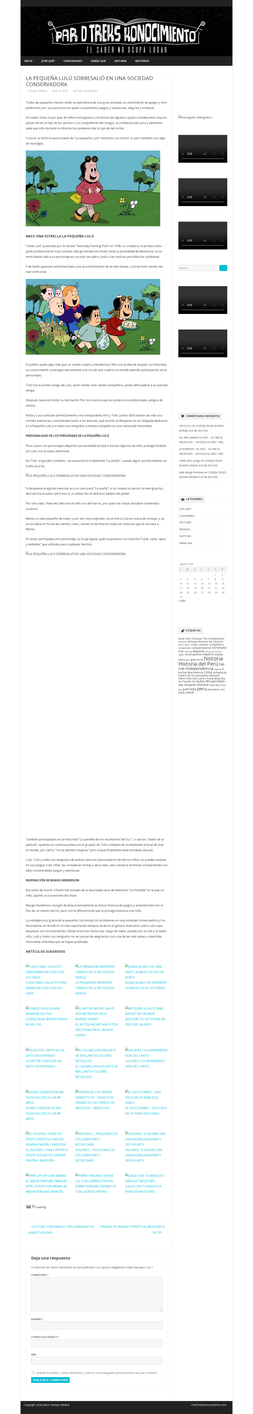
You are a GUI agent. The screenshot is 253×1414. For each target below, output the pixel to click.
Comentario (40, 1274)
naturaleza (215, 685)
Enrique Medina (38, 90)
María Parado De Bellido (202, 679)
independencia (199, 668)
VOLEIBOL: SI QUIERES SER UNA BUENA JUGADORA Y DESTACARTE (143, 1155)
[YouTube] (224, 3)
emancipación (193, 654)
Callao (194, 644)
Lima (208, 672)
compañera (216, 644)
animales (182, 641)
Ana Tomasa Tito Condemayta (205, 638)
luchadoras (220, 672)
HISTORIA (120, 61)
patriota (190, 689)
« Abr (182, 601)
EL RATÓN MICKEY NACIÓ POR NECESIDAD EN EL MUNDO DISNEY (96, 1029)
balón (187, 644)
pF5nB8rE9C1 (187, 449)
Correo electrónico (45, 1337)
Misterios (142, 61)
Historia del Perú (198, 663)
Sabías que (98, 61)
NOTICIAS (185, 536)
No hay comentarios (85, 90)
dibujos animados (213, 651)
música (203, 684)
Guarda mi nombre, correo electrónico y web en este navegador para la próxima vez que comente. (96, 1373)
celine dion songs (189, 460)
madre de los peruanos (193, 675)
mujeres (190, 685)
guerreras (197, 659)
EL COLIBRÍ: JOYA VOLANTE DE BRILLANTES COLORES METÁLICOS (96, 1071)
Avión (181, 644)
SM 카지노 (185, 426)
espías (219, 654)
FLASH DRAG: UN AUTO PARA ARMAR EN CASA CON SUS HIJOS (46, 988)
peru (202, 689)
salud (190, 692)
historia (213, 658)
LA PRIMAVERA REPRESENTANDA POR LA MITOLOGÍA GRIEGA (94, 988)
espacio (208, 654)
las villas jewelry (188, 437)
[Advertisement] (202, 92)
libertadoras (195, 672)
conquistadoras (201, 648)
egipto (181, 654)
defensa (188, 651)
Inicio (28, 61)
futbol (181, 659)
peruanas (213, 689)
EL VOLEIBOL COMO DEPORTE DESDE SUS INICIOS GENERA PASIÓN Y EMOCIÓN (47, 1155)
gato (188, 659)
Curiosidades (73, 61)
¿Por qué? (48, 61)
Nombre (37, 1319)
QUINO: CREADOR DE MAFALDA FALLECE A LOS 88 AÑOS (44, 1113)
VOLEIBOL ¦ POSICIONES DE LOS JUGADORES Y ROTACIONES (95, 1155)
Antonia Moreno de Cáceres (205, 641)
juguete (218, 669)
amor (181, 638)
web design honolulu (191, 472)
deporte (198, 651)
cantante (204, 644)
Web (33, 1354)
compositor (184, 648)
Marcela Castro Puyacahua (203, 678)
